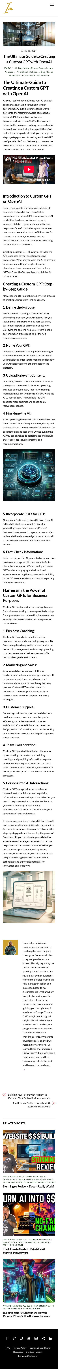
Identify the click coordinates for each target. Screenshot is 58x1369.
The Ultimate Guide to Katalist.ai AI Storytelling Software (31, 1105)
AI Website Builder (34, 1177)
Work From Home (31, 1308)
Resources (18, 1351)
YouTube (45, 75)
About (39, 1351)
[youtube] (29, 1337)
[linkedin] (50, 1337)
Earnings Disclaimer (28, 1356)
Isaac (7, 68)
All (16, 68)
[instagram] (21, 1337)
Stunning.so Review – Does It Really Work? (28, 1186)
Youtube (9, 71)
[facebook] (7, 1337)
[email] (36, 1337)
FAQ (8, 1347)
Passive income (46, 68)
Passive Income (32, 75)
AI (18, 71)
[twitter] (14, 1337)
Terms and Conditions (39, 1347)
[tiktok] (43, 1337)
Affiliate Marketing (12, 1177)
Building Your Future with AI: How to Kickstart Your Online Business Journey (29, 1096)
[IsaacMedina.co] (9, 12)
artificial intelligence (30, 71)
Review (14, 1182)
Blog (20, 68)
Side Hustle (23, 1182)
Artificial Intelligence (14, 1179)
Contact (30, 1351)
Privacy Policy (19, 1347)
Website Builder (38, 1182)
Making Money (31, 68)
